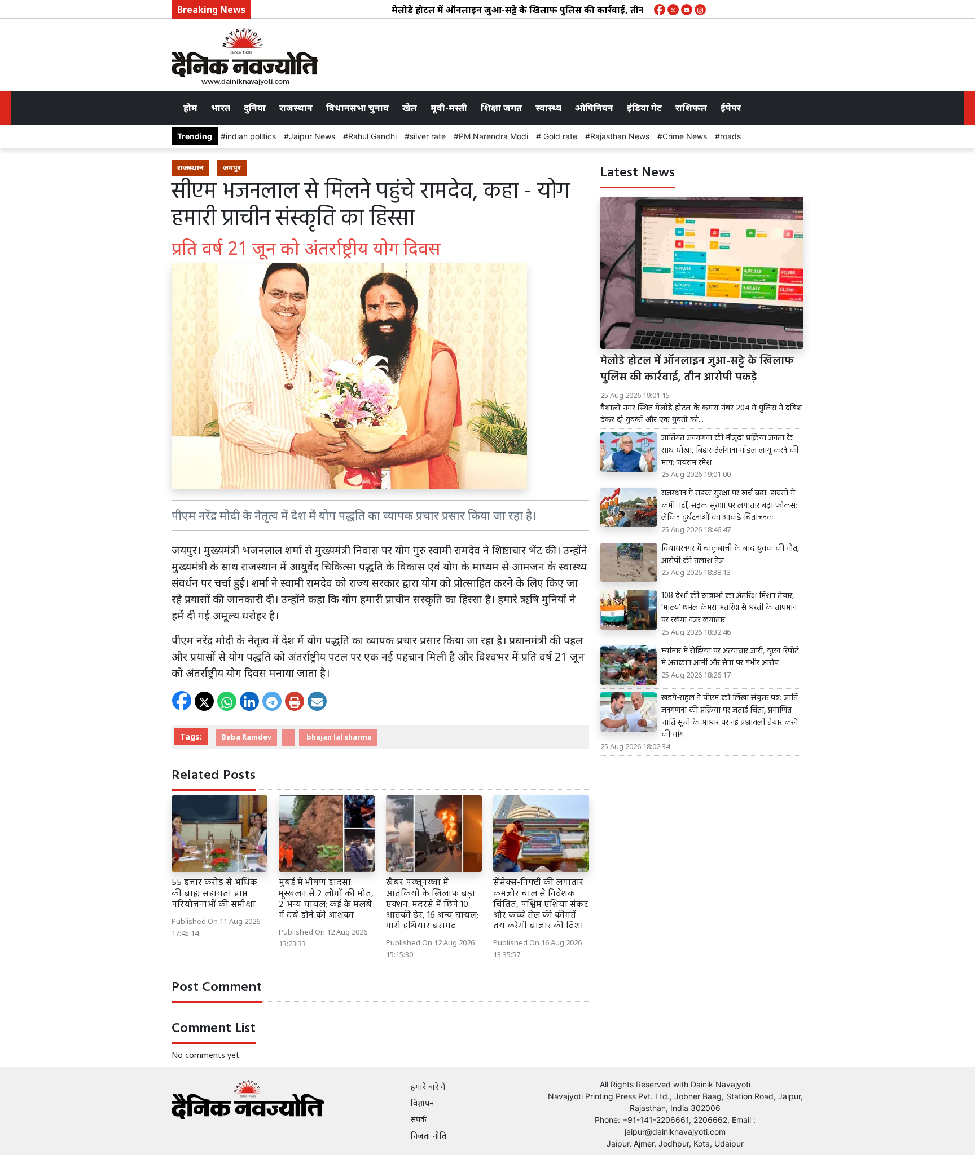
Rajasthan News (619, 136)
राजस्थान (296, 107)
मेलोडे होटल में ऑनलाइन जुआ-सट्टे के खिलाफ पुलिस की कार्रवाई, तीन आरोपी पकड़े (513, 9)
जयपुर (232, 167)
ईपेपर (731, 107)
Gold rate (559, 136)
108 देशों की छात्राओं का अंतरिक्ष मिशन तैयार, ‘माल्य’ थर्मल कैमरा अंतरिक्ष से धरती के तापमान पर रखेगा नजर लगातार (729, 608)
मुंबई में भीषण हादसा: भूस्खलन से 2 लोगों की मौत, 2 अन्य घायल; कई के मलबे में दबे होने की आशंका (326, 899)
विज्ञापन (422, 1103)
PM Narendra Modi (493, 136)
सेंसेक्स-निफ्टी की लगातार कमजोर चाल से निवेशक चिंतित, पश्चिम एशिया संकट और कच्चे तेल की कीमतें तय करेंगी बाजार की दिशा (540, 904)
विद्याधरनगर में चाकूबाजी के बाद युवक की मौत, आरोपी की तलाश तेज (730, 555)
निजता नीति (428, 1135)
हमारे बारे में (428, 1086)
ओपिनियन (594, 107)
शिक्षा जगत (501, 107)
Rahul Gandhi (372, 136)
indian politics (251, 136)
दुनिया (255, 107)
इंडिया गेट (644, 107)
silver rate (428, 136)
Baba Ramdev (246, 737)
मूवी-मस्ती (449, 107)
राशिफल (691, 107)
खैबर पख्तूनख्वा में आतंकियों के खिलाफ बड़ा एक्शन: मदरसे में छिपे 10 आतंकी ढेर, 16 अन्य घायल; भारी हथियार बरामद (432, 904)
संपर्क (419, 1119)
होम (190, 107)
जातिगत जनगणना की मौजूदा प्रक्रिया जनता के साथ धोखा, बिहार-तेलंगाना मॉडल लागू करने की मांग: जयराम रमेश (729, 450)
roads (730, 136)
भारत (220, 107)
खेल (409, 107)
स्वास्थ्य (548, 107)
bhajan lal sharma (338, 737)
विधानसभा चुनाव (357, 107)
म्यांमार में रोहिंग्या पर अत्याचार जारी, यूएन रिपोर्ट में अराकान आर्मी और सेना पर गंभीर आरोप (729, 657)
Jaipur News (312, 136)
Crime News (684, 136)
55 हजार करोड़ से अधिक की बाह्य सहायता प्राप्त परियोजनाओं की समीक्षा (215, 893)
